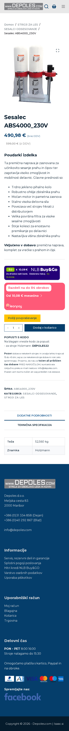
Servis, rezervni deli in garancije (26, 558)
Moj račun (11, 606)
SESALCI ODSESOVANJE (39, 393)
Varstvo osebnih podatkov (23, 573)
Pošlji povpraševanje (22, 318)
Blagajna (10, 611)
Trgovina (10, 620)
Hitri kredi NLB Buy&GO (21, 568)
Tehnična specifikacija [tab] (34, 425)
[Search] (46, 6)
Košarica (10, 615)
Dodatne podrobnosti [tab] (34, 415)
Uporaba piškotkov (18, 577)
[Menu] (63, 6)
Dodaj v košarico (44, 327)
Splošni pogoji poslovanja (22, 563)
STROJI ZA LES (14, 397)
